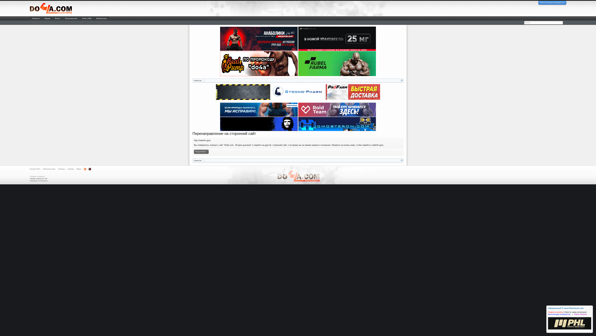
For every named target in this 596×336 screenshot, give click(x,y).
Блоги (57, 18)
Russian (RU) (35, 169)
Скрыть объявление (591, 307)
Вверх (79, 169)
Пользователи (71, 18)
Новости (36, 18)
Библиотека (101, 18)
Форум (47, 18)
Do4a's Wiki (87, 18)
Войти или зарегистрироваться (552, 3)
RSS (85, 169)
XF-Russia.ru (43, 181)
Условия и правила (37, 176)
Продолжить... (201, 152)
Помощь (61, 169)
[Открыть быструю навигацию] (402, 80)
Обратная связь (49, 169)
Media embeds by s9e (39, 179)
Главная (71, 169)
